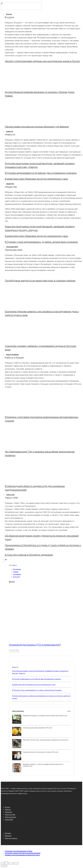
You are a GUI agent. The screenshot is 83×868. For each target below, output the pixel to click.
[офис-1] (21, 481)
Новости (9, 131)
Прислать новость (11, 838)
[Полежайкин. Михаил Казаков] (21, 87)
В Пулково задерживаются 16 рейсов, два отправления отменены (41, 173)
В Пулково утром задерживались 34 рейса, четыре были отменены (41, 242)
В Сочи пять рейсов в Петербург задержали (29, 554)
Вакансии (8, 836)
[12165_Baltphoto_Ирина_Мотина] (21, 446)
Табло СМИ (10, 495)
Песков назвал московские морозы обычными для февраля (37, 126)
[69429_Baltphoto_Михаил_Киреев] (21, 412)
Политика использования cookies (18, 851)
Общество (10, 184)
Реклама (8, 833)
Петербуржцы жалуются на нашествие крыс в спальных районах (40, 280)
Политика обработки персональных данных (22, 853)
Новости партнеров (41, 711)
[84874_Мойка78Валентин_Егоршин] (21, 121)
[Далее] (5, 866)
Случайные (17, 574)
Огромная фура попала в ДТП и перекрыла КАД (35, 644)
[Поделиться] (6, 862)
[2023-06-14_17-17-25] (36, 639)
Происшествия (12, 247)
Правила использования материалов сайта (22, 855)
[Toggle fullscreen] (11, 863)
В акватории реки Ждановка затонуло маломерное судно (36, 178)
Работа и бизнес (12, 354)
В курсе (9, 14)
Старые (15, 572)
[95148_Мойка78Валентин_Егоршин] (21, 341)
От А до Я (16, 577)
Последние (17, 569)
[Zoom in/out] (16, 863)
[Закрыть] (2, 863)
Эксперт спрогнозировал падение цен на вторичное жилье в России (42, 61)
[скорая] (21, 306)
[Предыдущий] (2, 866)
